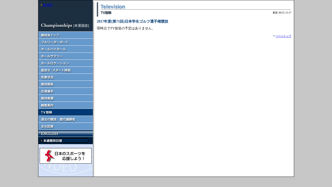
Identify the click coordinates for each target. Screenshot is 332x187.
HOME (48, 5)
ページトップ (283, 36)
